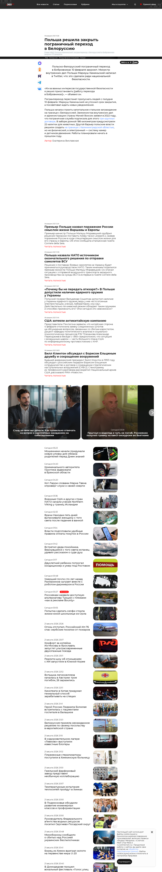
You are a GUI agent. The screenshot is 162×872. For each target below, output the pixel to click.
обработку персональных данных (127, 850)
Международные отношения (69, 58)
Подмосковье (70, 4)
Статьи (56, 4)
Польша (82, 58)
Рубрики (85, 4)
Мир (46, 58)
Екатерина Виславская (65, 140)
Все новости (42, 4)
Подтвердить (124, 862)
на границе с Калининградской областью (89, 127)
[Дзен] (129, 62)
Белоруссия (53, 58)
